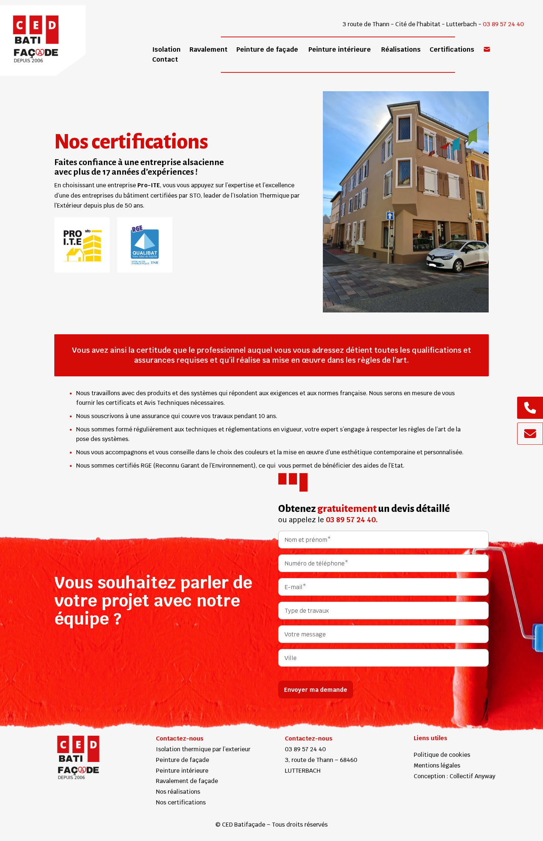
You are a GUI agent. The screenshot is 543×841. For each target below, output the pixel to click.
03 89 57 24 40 (503, 24)
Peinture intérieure (339, 49)
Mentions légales (437, 765)
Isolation (166, 49)
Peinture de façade (267, 49)
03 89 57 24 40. (352, 519)
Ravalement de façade (187, 781)
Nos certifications (181, 802)
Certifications (452, 49)
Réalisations (401, 49)
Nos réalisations (178, 792)
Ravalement (208, 49)
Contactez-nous (180, 738)
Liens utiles (430, 738)
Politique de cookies (442, 755)
